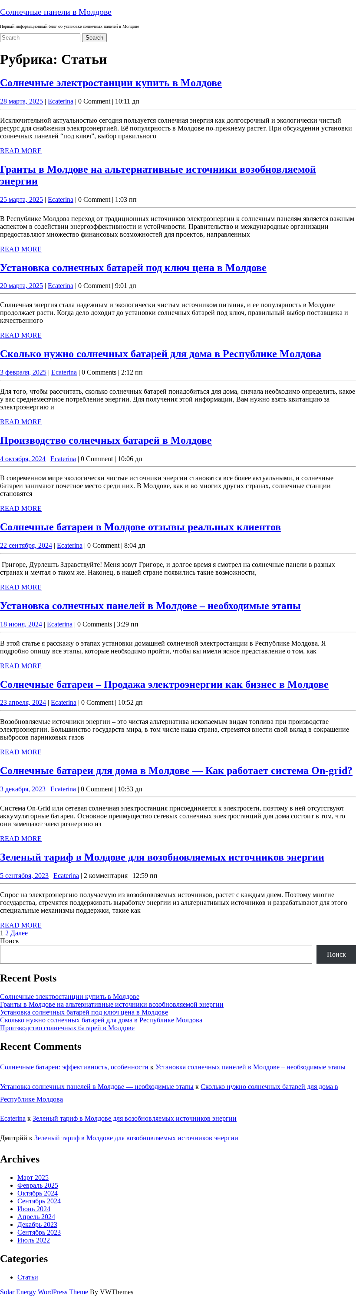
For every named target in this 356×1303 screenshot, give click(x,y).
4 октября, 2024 (23, 458)
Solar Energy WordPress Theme (44, 1292)
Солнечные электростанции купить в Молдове (111, 82)
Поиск (9, 941)
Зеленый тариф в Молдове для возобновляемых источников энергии (162, 857)
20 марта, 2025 (21, 285)
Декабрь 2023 (37, 1224)
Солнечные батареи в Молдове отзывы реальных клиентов (140, 527)
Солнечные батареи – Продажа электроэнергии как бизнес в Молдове (164, 684)
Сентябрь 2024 (39, 1201)
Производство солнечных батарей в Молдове (106, 440)
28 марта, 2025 (21, 101)
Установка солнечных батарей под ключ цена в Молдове (133, 267)
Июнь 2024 (33, 1209)
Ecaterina (60, 101)
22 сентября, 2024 (26, 545)
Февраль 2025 (37, 1185)
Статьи (27, 1277)
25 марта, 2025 (21, 199)
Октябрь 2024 (37, 1193)
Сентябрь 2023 (39, 1232)
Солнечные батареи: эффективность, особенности (74, 1067)
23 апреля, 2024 (23, 702)
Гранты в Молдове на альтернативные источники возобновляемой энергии (112, 1004)
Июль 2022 (33, 1240)
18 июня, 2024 (21, 624)
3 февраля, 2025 (23, 372)
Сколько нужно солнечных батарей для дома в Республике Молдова (160, 353)
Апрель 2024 (36, 1216)
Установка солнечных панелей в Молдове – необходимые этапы (150, 605)
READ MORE (21, 150)
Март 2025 (33, 1177)
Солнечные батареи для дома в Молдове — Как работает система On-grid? (176, 770)
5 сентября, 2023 (24, 875)
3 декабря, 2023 (23, 789)
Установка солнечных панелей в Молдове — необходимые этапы (97, 1086)
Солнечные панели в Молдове (56, 12)
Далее (19, 933)
